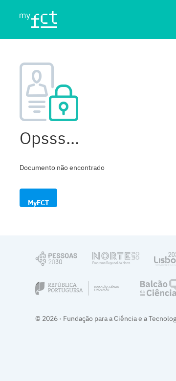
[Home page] (42, 19)
